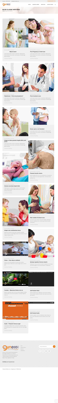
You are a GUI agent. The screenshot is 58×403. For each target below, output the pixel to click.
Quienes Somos (23, 347)
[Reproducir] (29, 302)
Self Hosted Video (34, 290)
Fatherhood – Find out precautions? (13, 96)
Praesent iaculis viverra (36, 173)
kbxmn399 (7, 94)
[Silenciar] (50, 302)
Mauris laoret (13, 51)
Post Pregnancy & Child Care (37, 51)
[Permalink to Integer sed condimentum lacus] (15, 225)
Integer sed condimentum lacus (12, 230)
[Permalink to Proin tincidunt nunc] (41, 91)
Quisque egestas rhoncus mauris (38, 262)
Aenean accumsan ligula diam (12, 186)
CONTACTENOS (50, 4)
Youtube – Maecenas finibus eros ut (13, 290)
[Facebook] (40, 351)
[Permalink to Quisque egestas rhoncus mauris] (41, 257)
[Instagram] (43, 351)
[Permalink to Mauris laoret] (15, 47)
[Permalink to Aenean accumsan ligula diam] (15, 181)
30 (31, 45)
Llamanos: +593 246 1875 (6, 1)
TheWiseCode (18, 369)
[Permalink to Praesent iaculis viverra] (41, 168)
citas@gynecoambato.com (15, 1)
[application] (41, 279)
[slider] (52, 302)
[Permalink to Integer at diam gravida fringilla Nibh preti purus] (15, 135)
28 (31, 89)
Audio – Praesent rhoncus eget (12, 323)
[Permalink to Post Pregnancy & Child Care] (41, 47)
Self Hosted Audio (35, 313)
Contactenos (23, 350)
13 (5, 45)
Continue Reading (8, 58)
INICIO (29, 4)
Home (3, 11)
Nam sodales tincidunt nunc (37, 217)
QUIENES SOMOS (36, 4)
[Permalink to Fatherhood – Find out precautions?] (15, 91)
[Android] (46, 351)
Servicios (43, 4)
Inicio (21, 345)
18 (5, 133)
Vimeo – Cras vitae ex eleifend (12, 260)
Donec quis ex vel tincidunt (37, 129)
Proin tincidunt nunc (35, 96)
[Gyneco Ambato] (6, 4)
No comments (11, 94)
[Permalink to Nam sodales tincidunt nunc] (41, 213)
